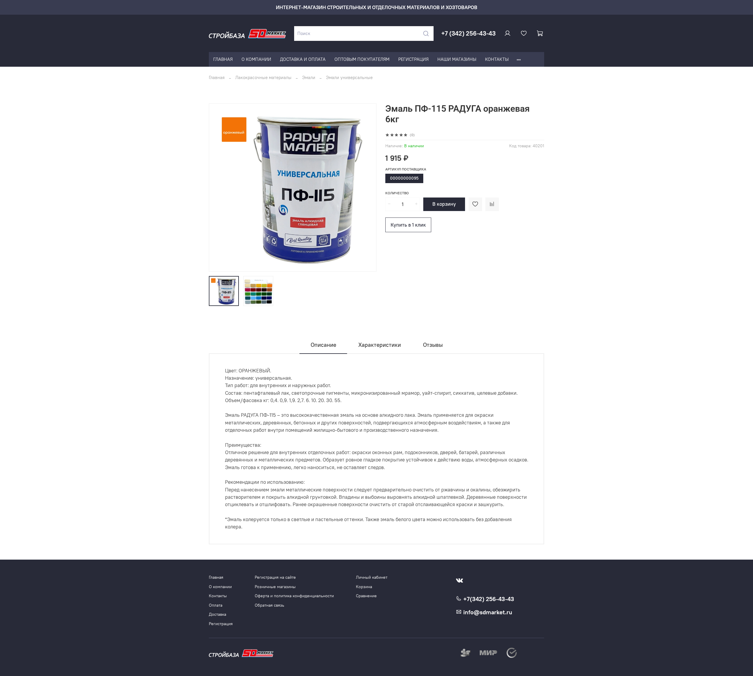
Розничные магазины (275, 586)
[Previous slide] (217, 187)
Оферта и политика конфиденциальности (294, 595)
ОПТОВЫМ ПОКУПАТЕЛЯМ (361, 59)
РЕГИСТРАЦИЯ (413, 59)
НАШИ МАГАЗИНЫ (456, 59)
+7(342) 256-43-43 (488, 599)
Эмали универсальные (349, 77)
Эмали (308, 77)
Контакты (218, 595)
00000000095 (404, 178)
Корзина (364, 586)
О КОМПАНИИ (256, 59)
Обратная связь (269, 605)
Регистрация (221, 623)
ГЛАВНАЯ (223, 59)
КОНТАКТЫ (497, 59)
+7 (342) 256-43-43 (468, 33)
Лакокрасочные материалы (263, 77)
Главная (217, 77)
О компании (220, 586)
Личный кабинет (371, 577)
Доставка (217, 614)
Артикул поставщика (405, 169)
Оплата (215, 605)
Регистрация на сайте (275, 577)
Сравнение (366, 595)
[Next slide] (367, 187)
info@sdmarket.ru (487, 612)
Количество (397, 193)
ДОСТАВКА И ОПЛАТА (303, 59)
